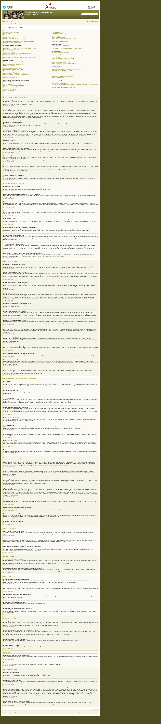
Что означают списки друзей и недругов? (60, 52)
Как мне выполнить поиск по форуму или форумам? (63, 58)
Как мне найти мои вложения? (58, 77)
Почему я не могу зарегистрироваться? (11, 34)
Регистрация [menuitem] (91, 21)
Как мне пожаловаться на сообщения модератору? (14, 73)
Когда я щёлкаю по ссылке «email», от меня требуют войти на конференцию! (19, 57)
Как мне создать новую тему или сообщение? (13, 61)
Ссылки (6, 21)
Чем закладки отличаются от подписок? (60, 68)
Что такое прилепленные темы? (10, 89)
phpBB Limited (47, 674)
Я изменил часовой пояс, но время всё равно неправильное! (16, 50)
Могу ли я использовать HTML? (10, 82)
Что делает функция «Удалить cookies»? (12, 42)
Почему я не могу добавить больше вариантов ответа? (15, 66)
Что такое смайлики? (7, 84)
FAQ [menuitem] (11, 21)
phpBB (7, 222)
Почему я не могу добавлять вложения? (12, 70)
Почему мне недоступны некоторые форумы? (13, 69)
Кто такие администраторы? (58, 32)
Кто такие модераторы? (57, 33)
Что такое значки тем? (8, 91)
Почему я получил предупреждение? (11, 72)
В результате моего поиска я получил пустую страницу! (63, 60)
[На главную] (14, 14)
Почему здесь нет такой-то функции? (60, 83)
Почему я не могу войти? (8, 37)
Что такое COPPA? (7, 33)
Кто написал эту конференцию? (58, 82)
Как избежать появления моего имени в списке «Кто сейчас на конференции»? (20, 48)
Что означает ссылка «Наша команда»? (60, 41)
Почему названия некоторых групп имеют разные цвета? (64, 38)
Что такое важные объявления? (10, 86)
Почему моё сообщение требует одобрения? (13, 75)
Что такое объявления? (8, 88)
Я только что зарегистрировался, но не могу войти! (14, 36)
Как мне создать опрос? (8, 65)
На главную (7, 712)
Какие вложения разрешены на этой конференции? (62, 76)
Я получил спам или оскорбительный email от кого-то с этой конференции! (68, 48)
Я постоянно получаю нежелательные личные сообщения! (64, 46)
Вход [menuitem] (97, 21)
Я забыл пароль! (6, 39)
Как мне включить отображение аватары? (12, 54)
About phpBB (47, 675)
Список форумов (15, 712)
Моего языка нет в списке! (9, 52)
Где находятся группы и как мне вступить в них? (62, 36)
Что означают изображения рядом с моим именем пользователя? (17, 53)
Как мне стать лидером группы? (58, 37)
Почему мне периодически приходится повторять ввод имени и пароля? (18, 41)
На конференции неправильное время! (11, 49)
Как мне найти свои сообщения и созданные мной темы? (64, 63)
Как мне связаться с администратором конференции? (63, 87)
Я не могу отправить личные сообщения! (60, 45)
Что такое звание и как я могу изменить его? (12, 56)
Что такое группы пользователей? (59, 34)
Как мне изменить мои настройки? (10, 46)
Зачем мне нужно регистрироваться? (11, 32)
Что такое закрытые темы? (9, 90)
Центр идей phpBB (82, 681)
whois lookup (94, 689)
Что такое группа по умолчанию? (59, 39)
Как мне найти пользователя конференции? (61, 62)
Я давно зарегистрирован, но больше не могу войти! (14, 38)
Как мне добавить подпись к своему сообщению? (13, 64)
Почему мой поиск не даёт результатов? (60, 59)
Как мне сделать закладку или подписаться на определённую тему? (66, 69)
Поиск (94, 14)
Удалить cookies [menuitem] (82, 712)
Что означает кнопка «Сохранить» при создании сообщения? (16, 74)
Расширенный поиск (97, 14)
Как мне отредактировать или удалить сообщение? (14, 62)
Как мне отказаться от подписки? (59, 71)
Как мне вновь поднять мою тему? (10, 77)
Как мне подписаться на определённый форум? (62, 70)
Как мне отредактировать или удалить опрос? (13, 68)
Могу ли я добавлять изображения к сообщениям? (14, 85)
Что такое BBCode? (7, 81)
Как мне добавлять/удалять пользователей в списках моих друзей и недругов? (68, 54)
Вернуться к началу (9, 105)
